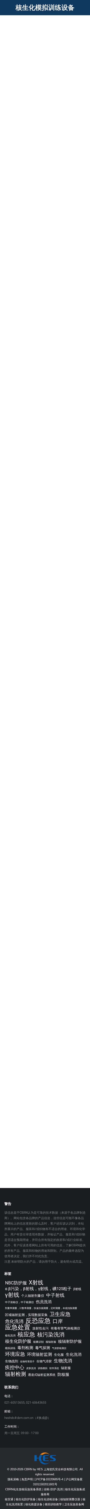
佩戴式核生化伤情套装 (33, 1039)
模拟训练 (10, 1348)
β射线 (77, 1289)
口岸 (58, 1321)
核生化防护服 (18, 1341)
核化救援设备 (33, 1504)
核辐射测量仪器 (70, 1499)
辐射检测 (15, 1374)
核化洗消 (10, 1335)
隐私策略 (13, 1479)
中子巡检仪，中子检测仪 (19, 1302)
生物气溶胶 (44, 1361)
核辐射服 (51, 1341)
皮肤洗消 (31, 1368)
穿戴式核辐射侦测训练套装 (37, 557)
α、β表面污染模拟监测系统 (37, 372)
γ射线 (12, 1295)
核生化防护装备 (26, 1499)
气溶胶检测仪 (59, 1348)
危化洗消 (14, 1321)
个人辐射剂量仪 (32, 1296)
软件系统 (54, 1368)
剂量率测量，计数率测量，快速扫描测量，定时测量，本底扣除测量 (41, 1308)
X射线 (36, 1282)
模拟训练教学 (53, 1504)
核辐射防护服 (70, 1341)
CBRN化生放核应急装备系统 (23, 1489)
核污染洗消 (50, 1334)
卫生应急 (60, 1314)
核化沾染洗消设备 (28, 465)
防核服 (63, 1374)
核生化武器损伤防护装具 (35, 650)
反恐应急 (38, 1321)
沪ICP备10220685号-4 (49, 1479)
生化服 (59, 1355)
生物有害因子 (27, 1361)
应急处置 (17, 1327)
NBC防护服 (16, 1283)
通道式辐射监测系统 (41, 1374)
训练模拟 (42, 1368)
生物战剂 (11, 1361)
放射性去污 (40, 1328)
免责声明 (27, 1479)
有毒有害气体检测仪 (65, 1328)
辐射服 (66, 1368)
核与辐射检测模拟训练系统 (37, 279)
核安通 (9, 1499)
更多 (14, 114)
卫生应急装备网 (74, 1504)
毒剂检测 (25, 1347)
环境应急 (15, 1354)
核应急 (26, 1334)
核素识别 (38, 1341)
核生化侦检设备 (48, 1499)
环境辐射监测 (39, 1354)
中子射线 (55, 1295)
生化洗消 (73, 1354)
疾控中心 (14, 1367)
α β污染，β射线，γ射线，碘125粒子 (38, 1288)
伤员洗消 (44, 1301)
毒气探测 (42, 1348)
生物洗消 (63, 1360)
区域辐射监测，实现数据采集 (26, 1315)
